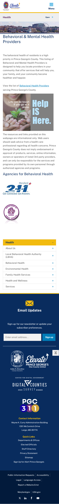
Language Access (32, 480)
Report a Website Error (28, 485)
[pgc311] (29, 361)
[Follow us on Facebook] (31, 498)
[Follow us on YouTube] (37, 498)
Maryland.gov (24, 492)
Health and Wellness (16, 280)
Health (7, 17)
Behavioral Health (15, 263)
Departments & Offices (29, 440)
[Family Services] (11, 213)
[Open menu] (51, 6)
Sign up (49, 337)
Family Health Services (18, 274)
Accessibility (43, 475)
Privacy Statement (29, 453)
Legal (18, 480)
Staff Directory (29, 449)
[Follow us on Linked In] (25, 498)
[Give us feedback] (55, 353)
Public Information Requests (21, 475)
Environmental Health (17, 268)
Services (10, 286)
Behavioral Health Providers (34, 85)
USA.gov (37, 492)
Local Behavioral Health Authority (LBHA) (23, 255)
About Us (10, 248)
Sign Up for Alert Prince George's (29, 462)
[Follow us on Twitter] (20, 498)
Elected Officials (29, 444)
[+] (47, 17)
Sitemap (29, 457)
